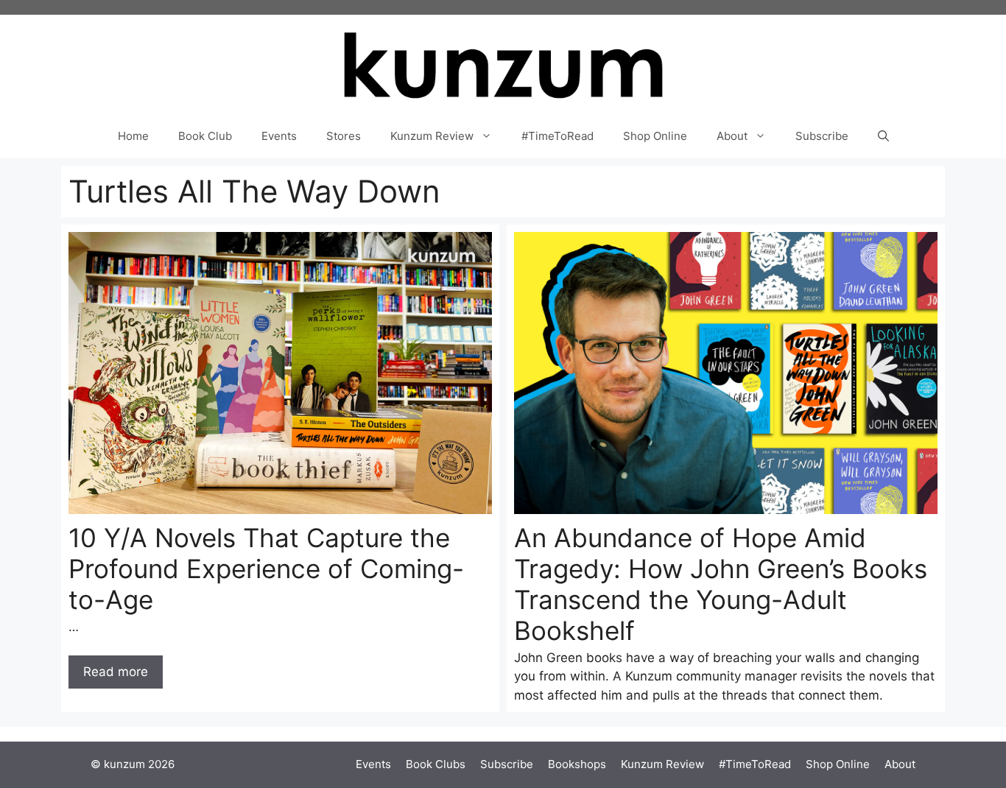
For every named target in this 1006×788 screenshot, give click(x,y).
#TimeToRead (557, 136)
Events (279, 136)
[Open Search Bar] (883, 136)
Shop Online (655, 136)
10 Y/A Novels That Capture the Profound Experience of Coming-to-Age (266, 568)
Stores (343, 136)
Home (133, 136)
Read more (115, 671)
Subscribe (821, 136)
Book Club (205, 136)
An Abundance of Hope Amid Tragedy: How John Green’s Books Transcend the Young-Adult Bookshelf (720, 584)
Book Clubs (435, 764)
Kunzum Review (432, 136)
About (732, 136)
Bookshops (577, 764)
